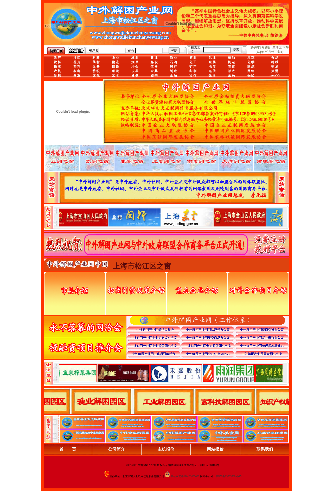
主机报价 (166, 449)
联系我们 (265, 449)
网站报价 (215, 449)
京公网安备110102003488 (185, 476)
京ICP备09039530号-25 (228, 476)
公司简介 (116, 449)
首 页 (68, 449)
